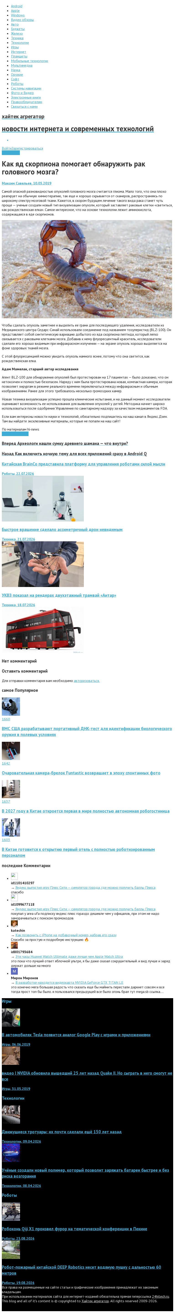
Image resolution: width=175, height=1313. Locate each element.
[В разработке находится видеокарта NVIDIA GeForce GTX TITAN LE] (14, 973)
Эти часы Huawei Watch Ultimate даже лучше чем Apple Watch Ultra (69, 956)
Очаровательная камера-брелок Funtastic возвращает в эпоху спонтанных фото (81, 773)
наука (13, 434)
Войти (7, 148)
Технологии (11, 152)
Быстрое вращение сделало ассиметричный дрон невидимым (62, 529)
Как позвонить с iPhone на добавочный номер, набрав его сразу (65, 935)
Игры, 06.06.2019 (16, 1044)
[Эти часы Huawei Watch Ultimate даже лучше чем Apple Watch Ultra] (14, 947)
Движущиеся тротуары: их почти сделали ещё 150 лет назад (62, 1131)
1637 (6, 801)
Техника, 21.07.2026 (18, 539)
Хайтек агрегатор (95, 1301)
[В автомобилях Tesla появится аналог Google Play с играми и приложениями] (11, 1025)
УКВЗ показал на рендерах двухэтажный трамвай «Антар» (59, 595)
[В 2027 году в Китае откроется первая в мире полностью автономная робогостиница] (11, 797)
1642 (6, 763)
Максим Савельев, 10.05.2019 (26, 183)
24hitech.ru (160, 1296)
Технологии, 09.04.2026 (21, 1141)
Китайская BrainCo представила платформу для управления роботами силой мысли (83, 464)
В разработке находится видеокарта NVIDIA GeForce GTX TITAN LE (69, 982)
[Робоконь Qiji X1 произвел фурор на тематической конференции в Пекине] (11, 1219)
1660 (6, 719)
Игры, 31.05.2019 (16, 1088)
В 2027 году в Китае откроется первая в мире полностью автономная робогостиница (86, 811)
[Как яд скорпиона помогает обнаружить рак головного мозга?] (87, 317)
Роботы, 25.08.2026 (18, 1238)
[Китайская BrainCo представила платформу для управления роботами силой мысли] (43, 520)
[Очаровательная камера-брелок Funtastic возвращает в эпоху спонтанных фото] (11, 758)
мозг (5, 434)
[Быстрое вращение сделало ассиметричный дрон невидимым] (43, 585)
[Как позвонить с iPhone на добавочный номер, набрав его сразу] (14, 926)
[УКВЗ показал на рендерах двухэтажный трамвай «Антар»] (43, 651)
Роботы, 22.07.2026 (18, 473)
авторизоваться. (87, 680)
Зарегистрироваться (27, 148)
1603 (6, 839)
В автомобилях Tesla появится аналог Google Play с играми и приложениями (76, 1034)
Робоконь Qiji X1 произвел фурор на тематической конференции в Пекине (74, 1228)
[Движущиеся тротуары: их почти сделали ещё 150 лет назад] (11, 1122)
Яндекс (23, 434)
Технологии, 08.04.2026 (21, 1185)
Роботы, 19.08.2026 (18, 1282)
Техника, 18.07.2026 (18, 605)
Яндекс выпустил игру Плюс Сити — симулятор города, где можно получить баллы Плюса (85, 887)
